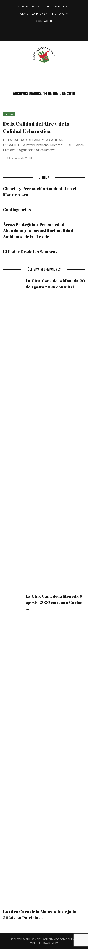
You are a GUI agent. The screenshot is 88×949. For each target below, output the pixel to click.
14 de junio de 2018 (19, 158)
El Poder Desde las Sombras (30, 251)
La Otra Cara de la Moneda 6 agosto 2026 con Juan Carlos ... (54, 602)
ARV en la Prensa (34, 13)
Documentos (56, 6)
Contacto (44, 20)
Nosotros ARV (30, 6)
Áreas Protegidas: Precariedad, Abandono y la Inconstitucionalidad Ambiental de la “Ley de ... (38, 231)
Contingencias (17, 209)
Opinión (9, 114)
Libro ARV (60, 13)
